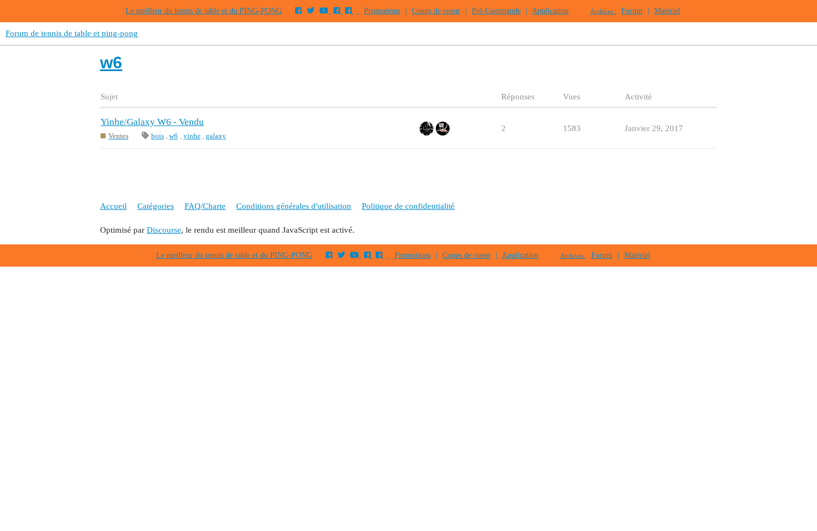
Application (550, 11)
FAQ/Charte (205, 206)
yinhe (192, 136)
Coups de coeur (436, 11)
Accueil (113, 206)
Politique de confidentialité (408, 206)
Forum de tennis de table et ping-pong (72, 33)
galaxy (216, 136)
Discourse (164, 230)
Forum (631, 11)
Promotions (382, 11)
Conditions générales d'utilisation (293, 206)
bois (157, 136)
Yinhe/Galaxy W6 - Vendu (152, 122)
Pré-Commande (496, 11)
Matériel (667, 11)
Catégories (155, 206)
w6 (173, 136)
